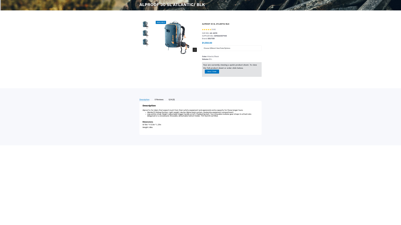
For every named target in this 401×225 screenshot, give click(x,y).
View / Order (211, 71)
